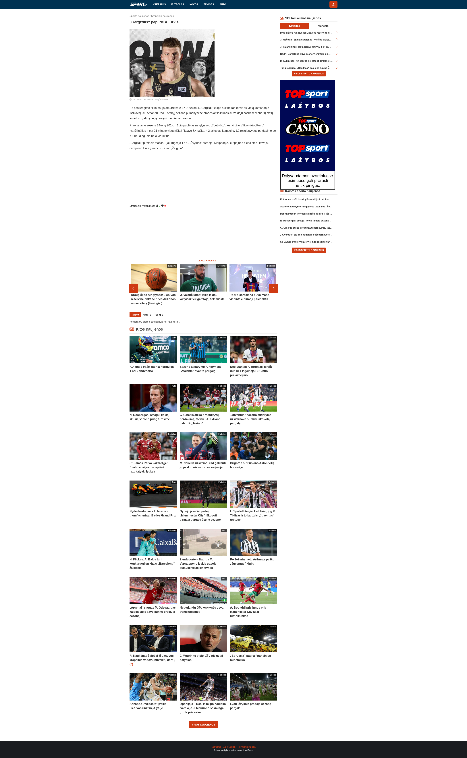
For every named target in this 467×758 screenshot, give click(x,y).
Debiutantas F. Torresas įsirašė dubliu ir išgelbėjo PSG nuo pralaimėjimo (321, 213)
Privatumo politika (247, 747)
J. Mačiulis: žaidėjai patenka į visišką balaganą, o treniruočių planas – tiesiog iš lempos (330, 39)
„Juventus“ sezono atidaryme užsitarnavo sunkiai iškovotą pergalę (318, 234)
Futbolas (177, 4)
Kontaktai (216, 747)
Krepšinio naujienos (162, 15)
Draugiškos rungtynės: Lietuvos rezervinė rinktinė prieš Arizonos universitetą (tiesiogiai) (330, 32)
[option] (154, 288)
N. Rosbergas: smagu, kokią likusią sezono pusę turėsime (313, 220)
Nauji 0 (147, 314)
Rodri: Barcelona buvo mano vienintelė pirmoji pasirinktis (313, 54)
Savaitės (294, 25)
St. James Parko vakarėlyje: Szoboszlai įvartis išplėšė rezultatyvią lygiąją (321, 241)
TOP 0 (135, 314)
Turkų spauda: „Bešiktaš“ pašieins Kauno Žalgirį (307, 68)
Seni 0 (159, 314)
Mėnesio (323, 25)
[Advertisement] (203, 178)
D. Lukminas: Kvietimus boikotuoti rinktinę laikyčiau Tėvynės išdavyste (320, 60)
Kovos (194, 4)
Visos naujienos (203, 724)
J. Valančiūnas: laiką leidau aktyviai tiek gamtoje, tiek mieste (314, 46)
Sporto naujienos (139, 15)
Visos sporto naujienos (309, 73)
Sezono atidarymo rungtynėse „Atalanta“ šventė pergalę (312, 206)
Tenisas (209, 4)
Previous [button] (133, 288)
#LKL (201, 260)
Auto (222, 4)
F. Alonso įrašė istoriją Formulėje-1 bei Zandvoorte (309, 199)
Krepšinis (159, 4)
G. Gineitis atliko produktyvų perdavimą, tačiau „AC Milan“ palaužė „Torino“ (323, 227)
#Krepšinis (210, 260)
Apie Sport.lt (229, 747)
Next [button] (273, 288)
